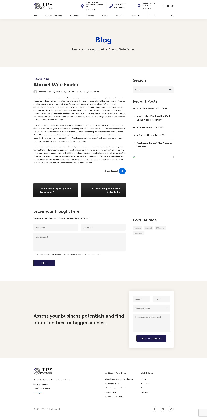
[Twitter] (172, 6)
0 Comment (94, 92)
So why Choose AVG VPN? (150, 127)
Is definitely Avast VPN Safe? (151, 108)
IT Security (160, 228)
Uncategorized (94, 49)
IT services (138, 233)
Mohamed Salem (44, 92)
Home (76, 49)
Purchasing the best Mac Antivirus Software (154, 145)
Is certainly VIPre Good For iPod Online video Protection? (153, 118)
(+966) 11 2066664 (41, 388)
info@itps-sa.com (40, 384)
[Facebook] (163, 6)
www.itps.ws (38, 393)
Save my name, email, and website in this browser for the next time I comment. (69, 254)
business (138, 228)
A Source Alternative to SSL (150, 135)
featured (148, 228)
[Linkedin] (167, 6)
